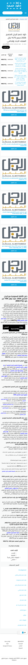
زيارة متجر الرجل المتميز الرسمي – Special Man (13, 328)
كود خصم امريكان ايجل (20, 585)
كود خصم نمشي (22, 590)
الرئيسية (21, 643)
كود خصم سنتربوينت (21, 580)
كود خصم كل (23, 600)
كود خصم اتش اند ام (21, 605)
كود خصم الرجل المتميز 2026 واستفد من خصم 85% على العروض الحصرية (15, 110)
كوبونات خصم (23, 620)
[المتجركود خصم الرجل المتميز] (14, 27)
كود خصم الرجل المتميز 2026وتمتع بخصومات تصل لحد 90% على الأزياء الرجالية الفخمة (20, 71)
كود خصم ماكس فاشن (20, 575)
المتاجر (20, 646)
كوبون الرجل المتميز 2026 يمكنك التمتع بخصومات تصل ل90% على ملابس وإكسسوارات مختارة (20, 77)
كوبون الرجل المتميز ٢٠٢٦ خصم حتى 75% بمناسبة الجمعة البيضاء (20, 83)
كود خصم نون (22, 595)
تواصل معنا (7, 641)
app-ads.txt (21, 641)
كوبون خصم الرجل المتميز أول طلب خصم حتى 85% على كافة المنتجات (20, 59)
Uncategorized (22, 570)
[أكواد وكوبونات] (14, 5)
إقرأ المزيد (5, 47)
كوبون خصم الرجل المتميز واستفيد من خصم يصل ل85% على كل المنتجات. (20, 64)
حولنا (7, 643)
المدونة (21, 648)
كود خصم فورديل (22, 625)
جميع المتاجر (23, 610)
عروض (24, 615)
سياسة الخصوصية (7, 646)
